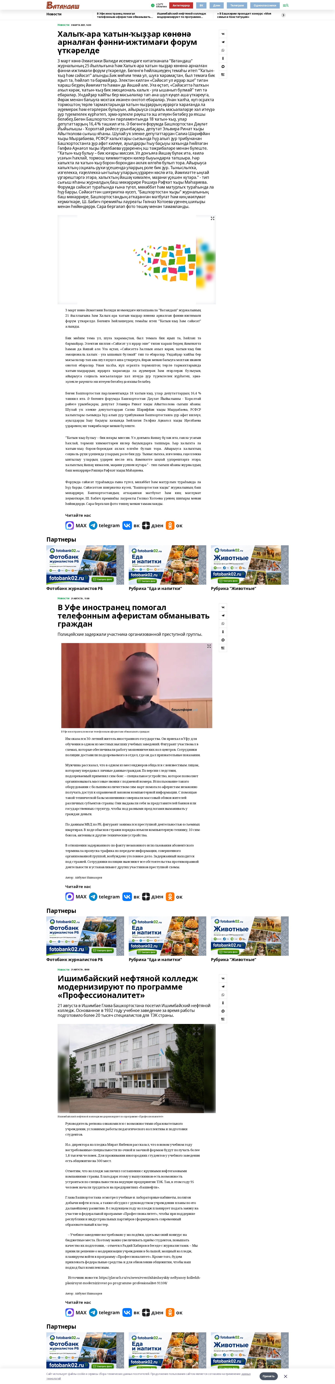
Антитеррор (181, 5)
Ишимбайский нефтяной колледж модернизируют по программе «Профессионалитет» (181, 15)
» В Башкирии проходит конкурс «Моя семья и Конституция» (244, 15)
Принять (269, 1376)
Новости (53, 14)
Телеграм (237, 5)
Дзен (216, 5)
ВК (201, 5)
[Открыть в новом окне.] (76, 525)
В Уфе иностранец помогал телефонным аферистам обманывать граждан (124, 15)
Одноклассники (265, 5)
